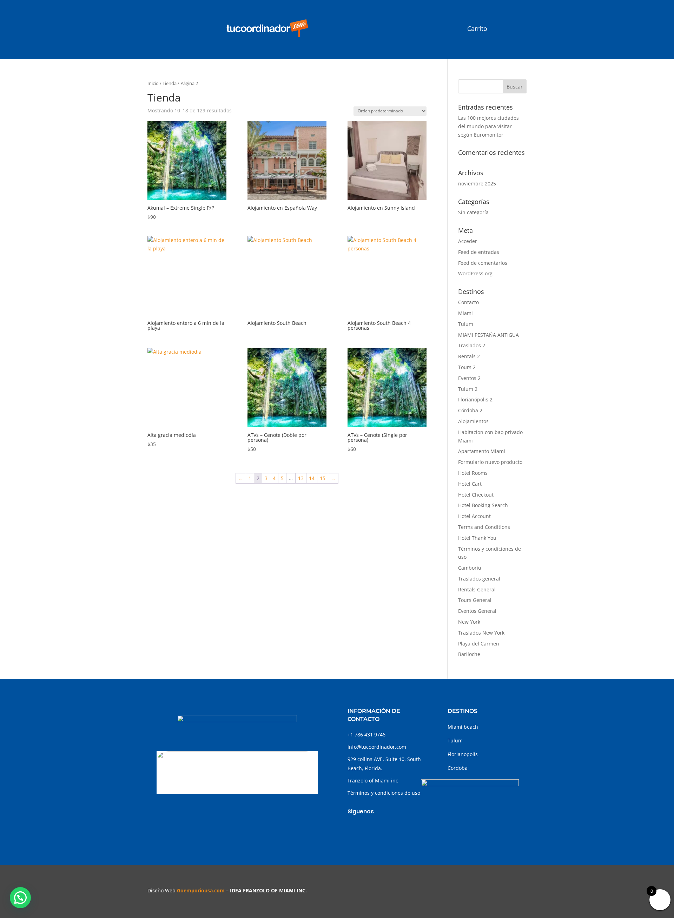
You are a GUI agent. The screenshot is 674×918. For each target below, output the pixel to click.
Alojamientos (473, 421)
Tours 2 (467, 367)
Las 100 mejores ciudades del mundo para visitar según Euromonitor (488, 126)
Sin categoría (473, 212)
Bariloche (469, 654)
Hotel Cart (470, 483)
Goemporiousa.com (201, 890)
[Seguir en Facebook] (353, 828)
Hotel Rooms (473, 473)
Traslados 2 (471, 345)
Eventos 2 (469, 378)
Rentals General (477, 589)
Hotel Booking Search (483, 505)
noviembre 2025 (477, 183)
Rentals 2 (469, 356)
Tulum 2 (467, 389)
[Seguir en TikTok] (381, 828)
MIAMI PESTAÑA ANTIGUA (488, 335)
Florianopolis (463, 754)
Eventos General (477, 611)
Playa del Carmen (478, 643)
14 (312, 478)
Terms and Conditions (484, 527)
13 (301, 478)
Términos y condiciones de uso (384, 792)
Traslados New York (481, 632)
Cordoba (458, 768)
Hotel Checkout (476, 494)
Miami (465, 313)
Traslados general (479, 578)
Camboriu (469, 567)
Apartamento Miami (481, 451)
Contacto (468, 302)
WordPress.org (475, 273)
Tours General (474, 600)
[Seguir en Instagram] (367, 828)
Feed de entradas (478, 252)
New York (469, 621)
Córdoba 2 (470, 410)
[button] (20, 897)
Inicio (153, 83)
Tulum (465, 324)
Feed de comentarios (482, 263)
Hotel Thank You (477, 538)
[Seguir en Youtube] (395, 828)
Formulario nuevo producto (490, 462)
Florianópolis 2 (475, 399)
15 (322, 478)
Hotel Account (474, 516)
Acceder (467, 241)
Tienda (170, 83)
